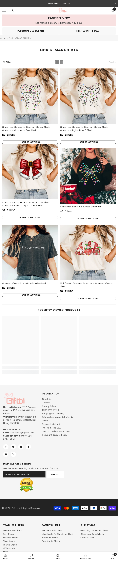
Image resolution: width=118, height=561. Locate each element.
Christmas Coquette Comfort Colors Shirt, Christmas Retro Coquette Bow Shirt (26, 204)
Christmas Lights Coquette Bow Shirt (80, 206)
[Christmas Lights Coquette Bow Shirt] (88, 176)
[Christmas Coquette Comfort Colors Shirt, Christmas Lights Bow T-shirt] (88, 96)
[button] (57, 62)
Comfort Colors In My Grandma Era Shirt (24, 283)
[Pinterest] (13, 446)
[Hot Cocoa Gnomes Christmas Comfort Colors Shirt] (88, 252)
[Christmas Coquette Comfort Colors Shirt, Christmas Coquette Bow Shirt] (30, 96)
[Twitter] (13, 454)
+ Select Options (29, 142)
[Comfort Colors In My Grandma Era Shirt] (30, 252)
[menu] (4, 10)
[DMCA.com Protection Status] (26, 485)
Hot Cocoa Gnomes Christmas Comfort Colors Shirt (86, 285)
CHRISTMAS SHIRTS (20, 38)
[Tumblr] (28, 446)
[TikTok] (20, 446)
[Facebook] (5, 446)
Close (115, 3)
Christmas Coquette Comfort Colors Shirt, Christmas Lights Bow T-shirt (83, 128)
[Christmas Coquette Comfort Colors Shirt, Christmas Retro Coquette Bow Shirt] (30, 171)
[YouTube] (5, 454)
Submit (55, 474)
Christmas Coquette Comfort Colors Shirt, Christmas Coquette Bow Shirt (26, 128)
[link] (59, 20)
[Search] (12, 10)
